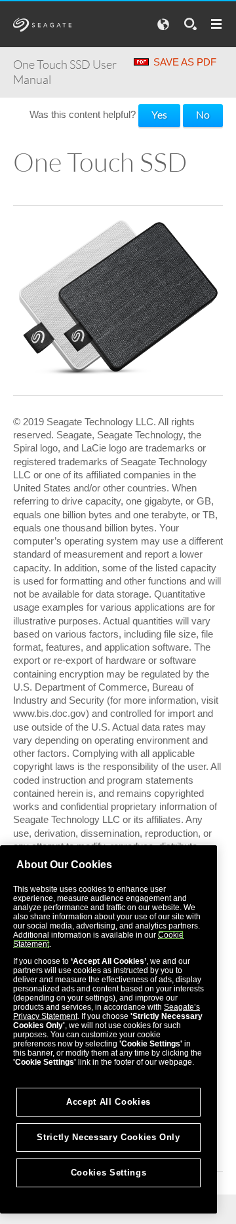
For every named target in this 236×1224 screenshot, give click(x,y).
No (203, 114)
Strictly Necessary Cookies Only (108, 1137)
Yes (159, 114)
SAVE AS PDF (184, 61)
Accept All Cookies (108, 1102)
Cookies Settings (109, 1172)
